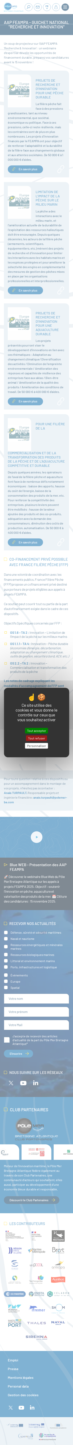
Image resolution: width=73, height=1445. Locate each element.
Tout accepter (36, 730)
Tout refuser (36, 738)
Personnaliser (36, 746)
